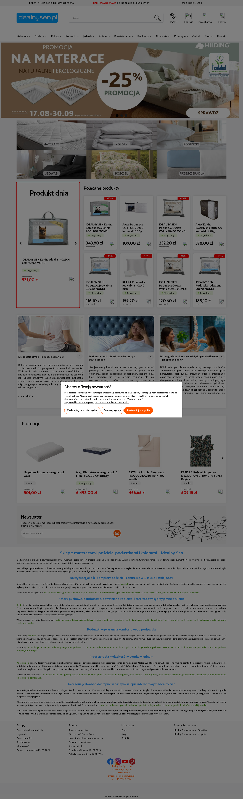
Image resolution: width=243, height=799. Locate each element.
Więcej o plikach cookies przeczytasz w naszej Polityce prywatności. (96, 402)
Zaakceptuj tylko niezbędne (82, 410)
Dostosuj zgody (112, 410)
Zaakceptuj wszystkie (138, 410)
